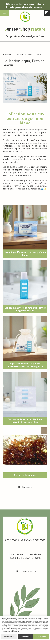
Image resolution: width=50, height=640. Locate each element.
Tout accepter (41, 636)
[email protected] (25, 563)
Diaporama (26, 487)
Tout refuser (25, 636)
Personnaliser (9, 636)
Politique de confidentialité (11, 632)
